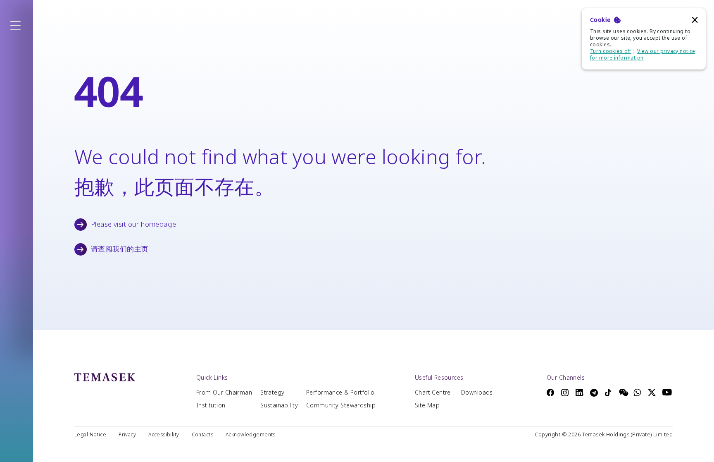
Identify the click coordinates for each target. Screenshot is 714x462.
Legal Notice (90, 434)
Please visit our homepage (133, 224)
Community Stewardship (341, 405)
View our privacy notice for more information (642, 55)
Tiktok (610, 392)
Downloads (477, 392)
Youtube (667, 392)
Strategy (272, 392)
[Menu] (16, 26)
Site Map (427, 405)
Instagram (566, 392)
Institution (211, 405)
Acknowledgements (251, 434)
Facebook (552, 392)
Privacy (127, 434)
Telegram (595, 393)
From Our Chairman (224, 392)
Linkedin (581, 392)
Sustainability (279, 405)
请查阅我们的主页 (119, 249)
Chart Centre (433, 392)
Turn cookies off (610, 51)
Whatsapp (638, 392)
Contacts (202, 434)
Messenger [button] (624, 392)
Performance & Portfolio (340, 392)
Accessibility (163, 434)
